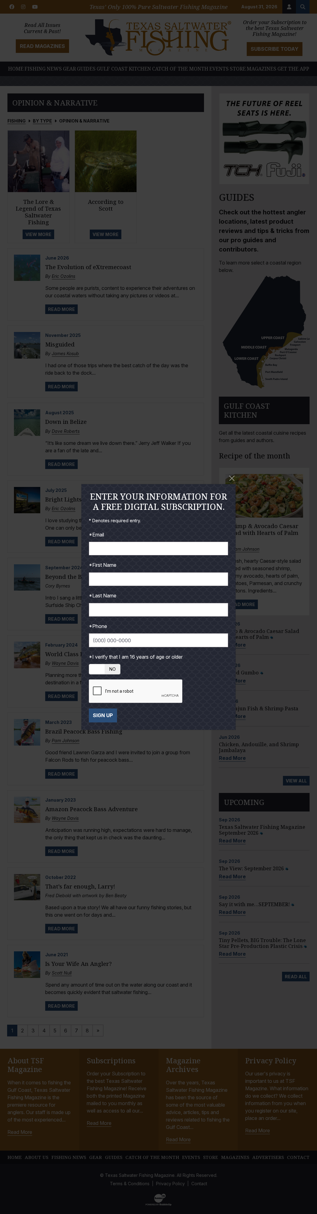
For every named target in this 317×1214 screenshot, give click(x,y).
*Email (96, 535)
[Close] (232, 478)
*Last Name (102, 595)
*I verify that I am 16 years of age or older (136, 657)
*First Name (102, 565)
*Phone (98, 626)
